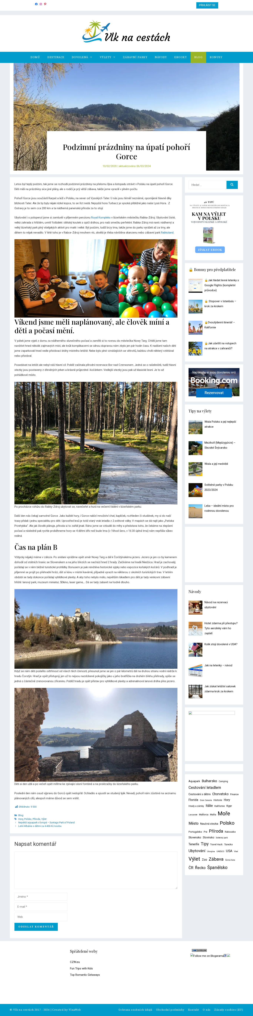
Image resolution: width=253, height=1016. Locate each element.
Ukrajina (211, 851)
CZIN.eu (75, 962)
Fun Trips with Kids (81, 968)
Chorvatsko (220, 794)
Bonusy (216, 57)
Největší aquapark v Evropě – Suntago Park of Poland (46, 822)
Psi (205, 831)
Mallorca (203, 814)
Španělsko (217, 867)
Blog (198, 57)
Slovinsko (208, 837)
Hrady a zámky (196, 806)
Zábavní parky (135, 57)
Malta (213, 814)
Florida (193, 800)
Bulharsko (209, 781)
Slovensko (195, 837)
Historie (218, 800)
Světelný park (222, 838)
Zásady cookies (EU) (228, 1010)
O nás (207, 1010)
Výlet (43, 819)
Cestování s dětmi (200, 794)
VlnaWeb (75, 1010)
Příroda (36, 819)
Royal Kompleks (101, 217)
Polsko (27, 819)
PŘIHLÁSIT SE (207, 5)
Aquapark (194, 781)
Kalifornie (219, 806)
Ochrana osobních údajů (135, 1010)
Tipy (205, 844)
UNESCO (220, 851)
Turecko (228, 844)
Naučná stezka (209, 823)
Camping (223, 781)
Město (194, 823)
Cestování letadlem (205, 787)
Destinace (55, 57)
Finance (234, 794)
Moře (224, 813)
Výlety (105, 57)
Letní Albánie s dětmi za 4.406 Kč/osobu (39, 826)
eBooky (180, 57)
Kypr (229, 806)
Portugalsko (195, 831)
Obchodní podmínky (170, 1010)
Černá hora (230, 860)
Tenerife (194, 844)
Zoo (204, 859)
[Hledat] (232, 185)
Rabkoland (167, 232)
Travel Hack (216, 844)
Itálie (209, 806)
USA (229, 851)
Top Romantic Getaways (85, 974)
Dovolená (80, 57)
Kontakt (193, 1010)
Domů (35, 57)
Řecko (200, 867)
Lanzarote (193, 815)
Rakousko (230, 831)
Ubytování (197, 851)
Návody (161, 57)
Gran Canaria (206, 800)
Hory (20, 819)
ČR (191, 867)
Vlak (236, 851)
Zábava (216, 859)
